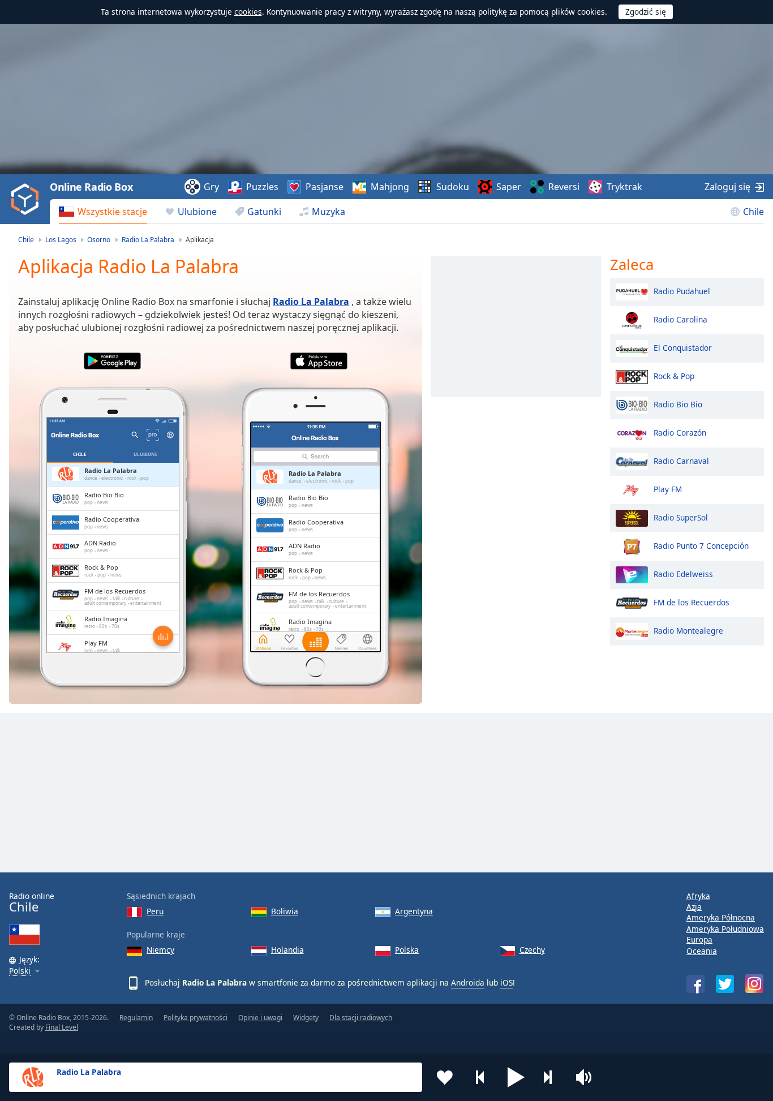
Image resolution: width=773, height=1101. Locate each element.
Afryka (698, 896)
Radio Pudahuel (682, 290)
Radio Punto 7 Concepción (701, 545)
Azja (694, 906)
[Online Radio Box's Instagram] (754, 983)
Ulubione (197, 211)
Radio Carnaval (681, 460)
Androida (467, 982)
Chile (753, 211)
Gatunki (264, 211)
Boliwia (284, 911)
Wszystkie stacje (112, 211)
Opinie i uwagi (260, 1017)
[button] (516, 1077)
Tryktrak (624, 186)
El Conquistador (683, 347)
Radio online (31, 903)
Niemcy (160, 949)
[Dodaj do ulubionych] (444, 1077)
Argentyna (414, 911)
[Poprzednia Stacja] (480, 1077)
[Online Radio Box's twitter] (725, 984)
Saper (508, 186)
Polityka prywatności (195, 1017)
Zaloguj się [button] (727, 186)
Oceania (701, 950)
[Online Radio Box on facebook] (695, 984)
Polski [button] (20, 971)
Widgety (306, 1017)
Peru (155, 911)
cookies (248, 11)
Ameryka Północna (720, 917)
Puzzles (262, 186)
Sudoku (452, 186)
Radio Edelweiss (683, 573)
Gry (211, 186)
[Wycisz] (587, 1077)
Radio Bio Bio (678, 403)
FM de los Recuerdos (691, 601)
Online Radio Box (91, 186)
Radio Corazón (680, 432)
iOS (506, 982)
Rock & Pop (674, 375)
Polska (407, 949)
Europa (699, 939)
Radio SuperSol (681, 516)
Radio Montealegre (688, 630)
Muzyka (328, 211)
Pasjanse (324, 186)
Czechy (532, 949)
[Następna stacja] (551, 1077)
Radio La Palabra (311, 301)
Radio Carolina (680, 318)
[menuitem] (103, 211)
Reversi (563, 186)
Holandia (287, 949)
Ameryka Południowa (725, 928)
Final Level (61, 1027)
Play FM (668, 488)
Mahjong (390, 186)
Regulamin (136, 1017)
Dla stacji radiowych (360, 1017)
